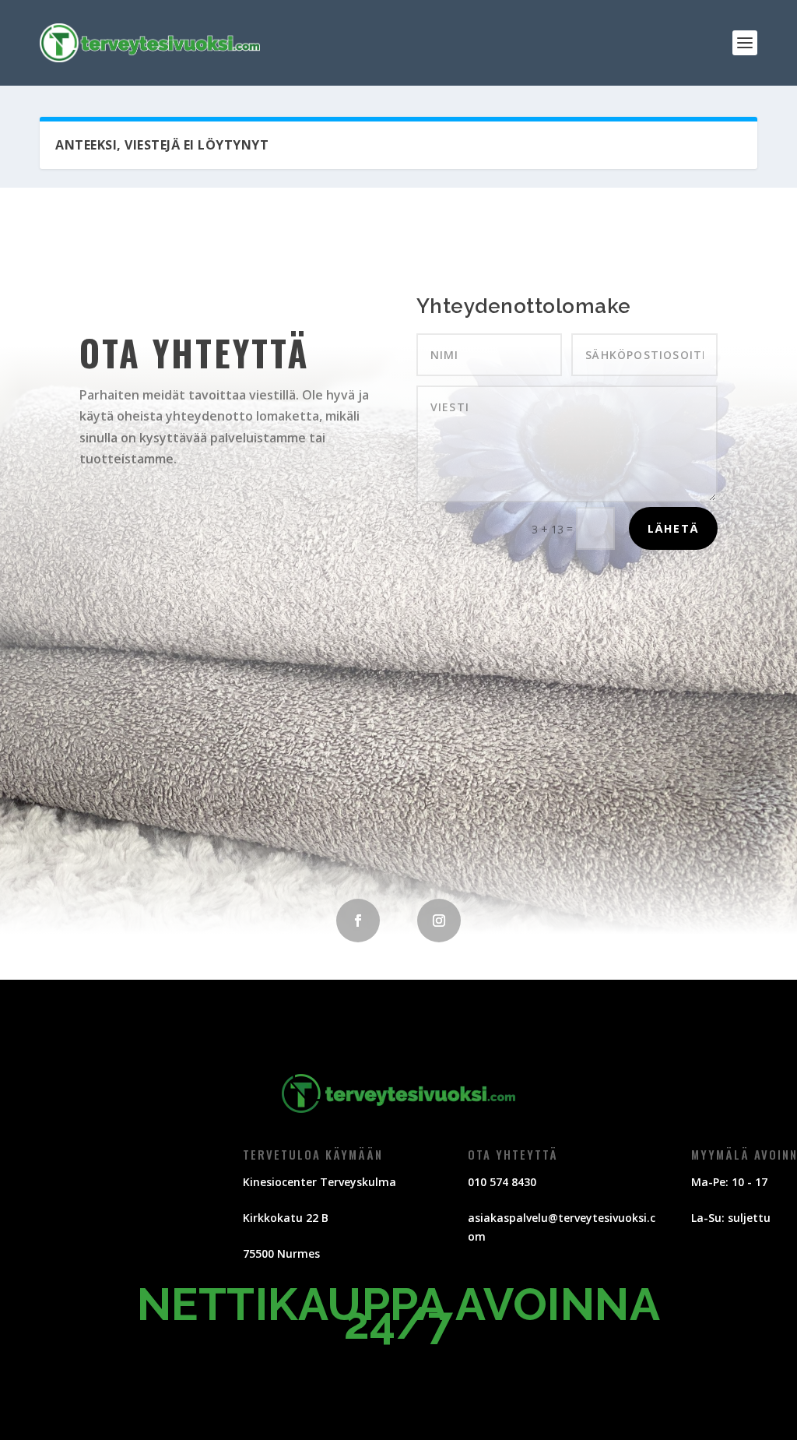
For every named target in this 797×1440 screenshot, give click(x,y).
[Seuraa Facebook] (358, 920)
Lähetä (673, 528)
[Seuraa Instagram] (439, 920)
